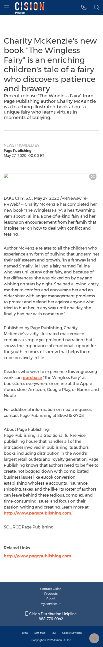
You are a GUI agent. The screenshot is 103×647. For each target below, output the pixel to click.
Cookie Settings (72, 633)
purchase (32, 377)
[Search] (96, 7)
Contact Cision (51, 589)
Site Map (40, 633)
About (51, 598)
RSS (54, 633)
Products (51, 593)
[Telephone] (84, 7)
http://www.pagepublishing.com (37, 513)
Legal (25, 633)
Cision (58, 640)
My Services (49, 604)
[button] (51, 176)
